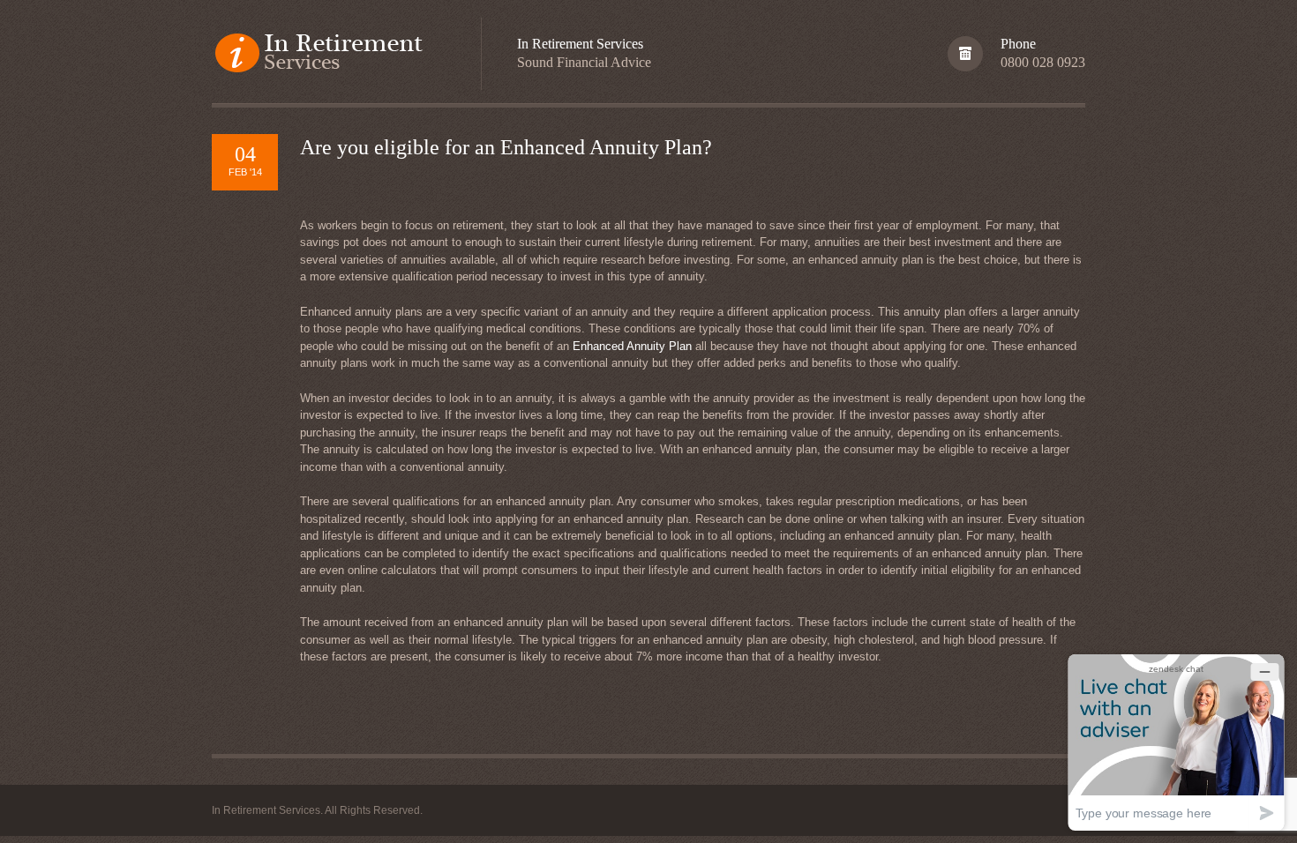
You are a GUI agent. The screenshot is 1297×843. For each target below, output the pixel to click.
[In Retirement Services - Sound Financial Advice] (329, 54)
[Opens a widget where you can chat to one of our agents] (1176, 742)
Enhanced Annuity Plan (632, 346)
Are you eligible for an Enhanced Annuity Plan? (506, 147)
